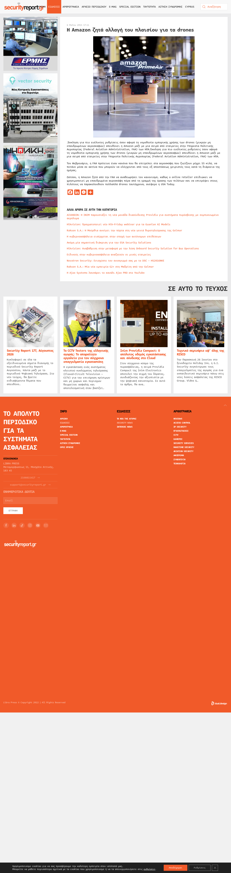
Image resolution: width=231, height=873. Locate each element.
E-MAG (113, 7)
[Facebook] (6, 525)
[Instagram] (30, 525)
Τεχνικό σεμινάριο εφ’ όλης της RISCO (200, 352)
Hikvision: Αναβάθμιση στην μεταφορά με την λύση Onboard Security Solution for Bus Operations (133, 248)
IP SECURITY (180, 427)
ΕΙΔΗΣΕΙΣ (65, 423)
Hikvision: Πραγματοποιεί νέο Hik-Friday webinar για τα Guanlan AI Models (118, 224)
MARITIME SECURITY (184, 447)
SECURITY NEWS (125, 423)
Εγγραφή (13, 510)
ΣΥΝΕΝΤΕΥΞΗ (180, 459)
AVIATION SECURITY (183, 451)
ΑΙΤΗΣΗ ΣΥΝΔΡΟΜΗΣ (170, 7)
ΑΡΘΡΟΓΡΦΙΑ (66, 427)
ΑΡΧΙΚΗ (41, 7)
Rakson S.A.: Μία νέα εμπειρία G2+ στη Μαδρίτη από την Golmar (110, 267)
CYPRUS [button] (189, 7)
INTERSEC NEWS (125, 427)
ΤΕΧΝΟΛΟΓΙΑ (180, 463)
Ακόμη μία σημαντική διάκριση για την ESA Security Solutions (109, 242)
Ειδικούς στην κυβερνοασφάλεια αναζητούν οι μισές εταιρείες (109, 254)
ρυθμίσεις (149, 869)
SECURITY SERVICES (184, 443)
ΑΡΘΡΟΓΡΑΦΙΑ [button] (71, 7)
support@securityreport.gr (28, 485)
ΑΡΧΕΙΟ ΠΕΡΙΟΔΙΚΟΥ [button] (94, 7)
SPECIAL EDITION (130, 7)
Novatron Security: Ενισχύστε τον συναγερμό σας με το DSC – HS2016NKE (115, 261)
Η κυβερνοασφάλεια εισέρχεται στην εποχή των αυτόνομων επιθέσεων (114, 236)
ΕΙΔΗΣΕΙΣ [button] (54, 7)
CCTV (176, 435)
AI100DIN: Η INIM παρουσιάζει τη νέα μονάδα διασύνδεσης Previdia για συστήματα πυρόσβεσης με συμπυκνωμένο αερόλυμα (143, 216)
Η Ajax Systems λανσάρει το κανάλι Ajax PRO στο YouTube (106, 273)
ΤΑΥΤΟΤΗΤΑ (149, 7)
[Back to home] (24, 6)
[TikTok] (22, 525)
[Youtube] (38, 525)
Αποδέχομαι (175, 867)
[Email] (46, 525)
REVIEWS (178, 418)
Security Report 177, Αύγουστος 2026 (30, 352)
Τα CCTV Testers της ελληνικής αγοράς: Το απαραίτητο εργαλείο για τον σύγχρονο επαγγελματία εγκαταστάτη (85, 356)
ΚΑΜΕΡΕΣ (178, 439)
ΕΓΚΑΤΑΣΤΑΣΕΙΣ (181, 431)
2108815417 (28, 477)
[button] (225, 405)
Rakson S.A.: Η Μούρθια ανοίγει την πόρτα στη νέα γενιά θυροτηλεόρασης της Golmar (124, 230)
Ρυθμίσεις (199, 867)
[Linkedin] (14, 525)
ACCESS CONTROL (182, 423)
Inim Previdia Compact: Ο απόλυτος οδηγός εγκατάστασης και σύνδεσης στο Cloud (143, 354)
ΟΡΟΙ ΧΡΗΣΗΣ (67, 447)
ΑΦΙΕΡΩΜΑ (179, 455)
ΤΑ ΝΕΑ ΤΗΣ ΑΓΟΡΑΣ (126, 418)
